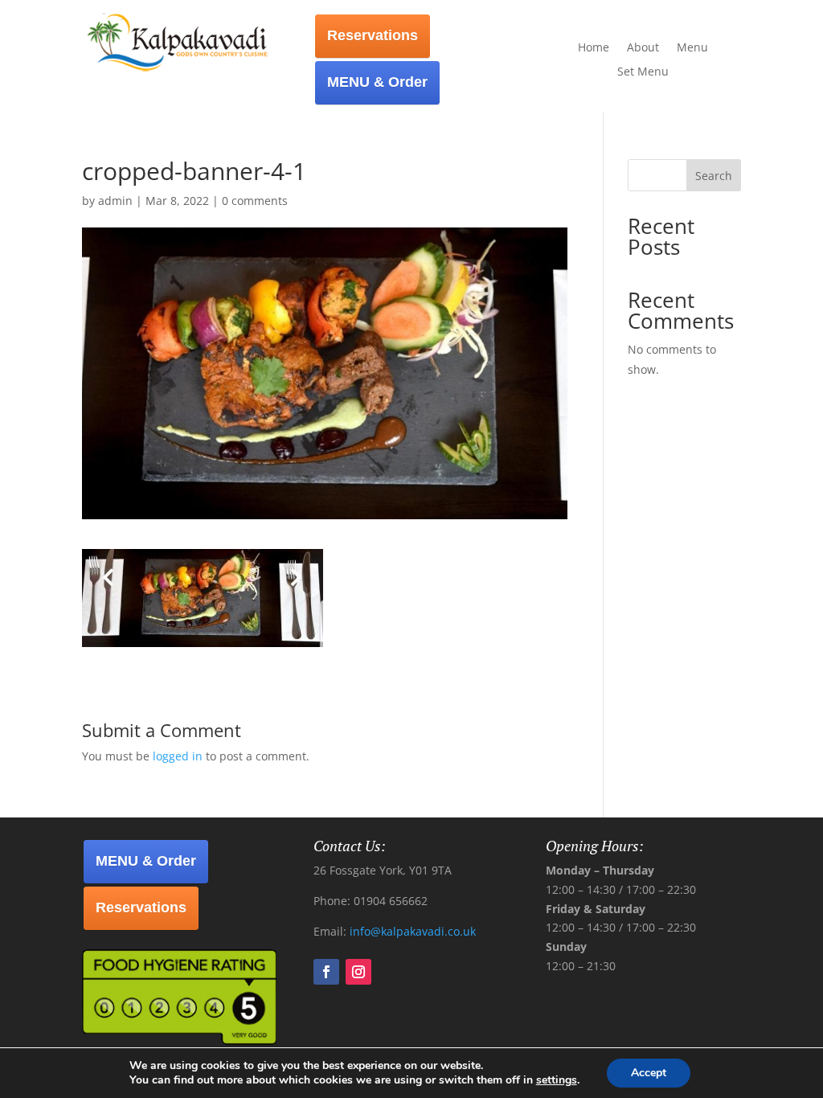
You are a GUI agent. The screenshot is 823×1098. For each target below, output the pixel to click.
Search (713, 175)
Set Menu (643, 72)
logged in (178, 756)
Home (593, 48)
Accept (648, 1072)
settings (556, 1080)
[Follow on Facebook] (326, 972)
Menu (692, 48)
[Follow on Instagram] (358, 972)
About (643, 48)
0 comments (255, 200)
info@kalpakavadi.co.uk (413, 931)
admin (115, 200)
